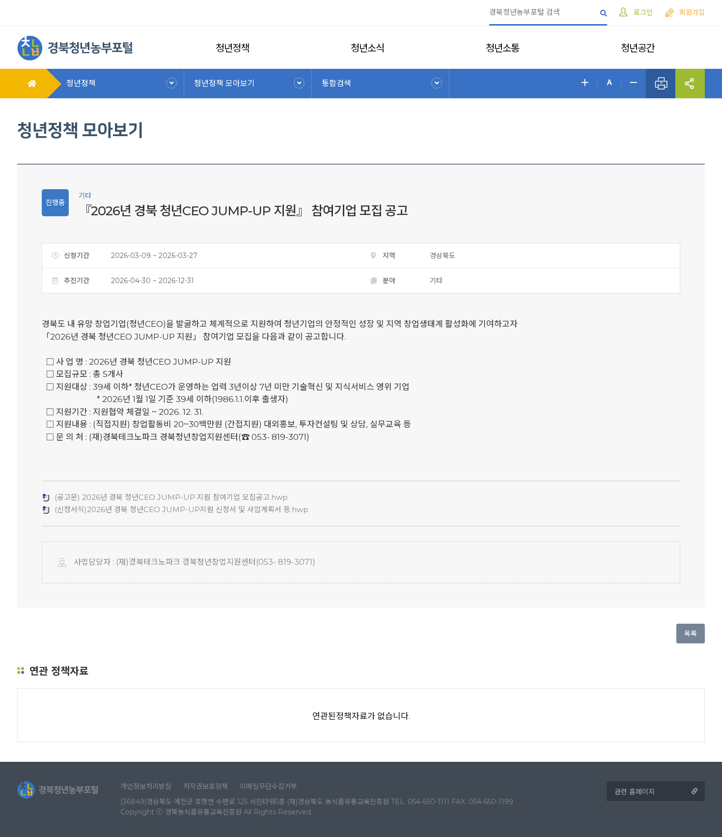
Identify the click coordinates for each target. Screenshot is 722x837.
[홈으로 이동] (75, 47)
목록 (690, 633)
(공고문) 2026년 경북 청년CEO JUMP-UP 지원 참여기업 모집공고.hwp (171, 497)
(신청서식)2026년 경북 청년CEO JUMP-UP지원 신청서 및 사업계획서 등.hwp (181, 509)
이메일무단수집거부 (268, 786)
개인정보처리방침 (145, 786)
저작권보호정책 (205, 786)
